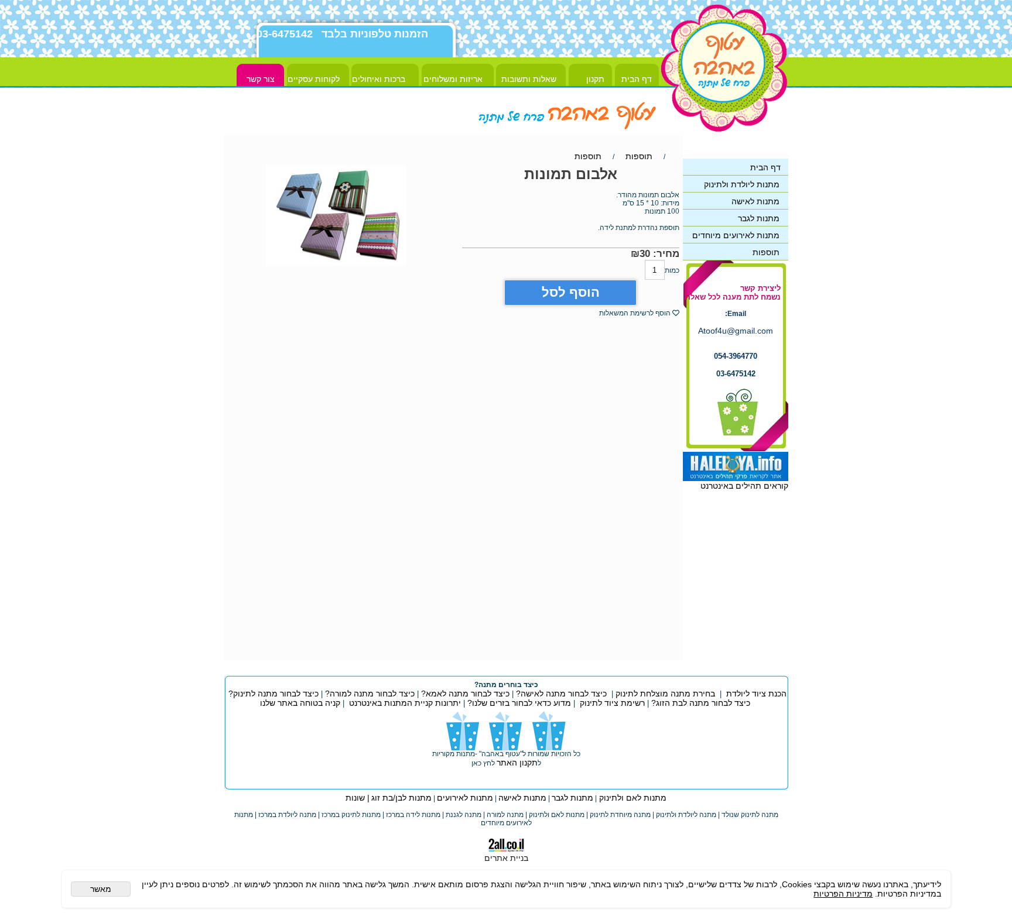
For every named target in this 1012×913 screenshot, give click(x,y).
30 (645, 253)
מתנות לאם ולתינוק (631, 797)
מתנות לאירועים (465, 797)
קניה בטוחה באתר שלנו (300, 703)
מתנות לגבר (572, 797)
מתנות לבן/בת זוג (401, 797)
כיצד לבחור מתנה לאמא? (464, 693)
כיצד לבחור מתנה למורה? (370, 693)
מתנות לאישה (522, 797)
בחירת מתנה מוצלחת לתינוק (665, 693)
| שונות (358, 797)
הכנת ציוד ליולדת (756, 693)
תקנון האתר (517, 762)
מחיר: (664, 253)
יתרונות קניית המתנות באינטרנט (404, 703)
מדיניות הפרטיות (843, 893)
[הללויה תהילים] (735, 478)
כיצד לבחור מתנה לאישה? (561, 693)
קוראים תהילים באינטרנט (744, 485)
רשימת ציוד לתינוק (612, 703)
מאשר (100, 889)
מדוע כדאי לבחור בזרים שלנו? (518, 703)
